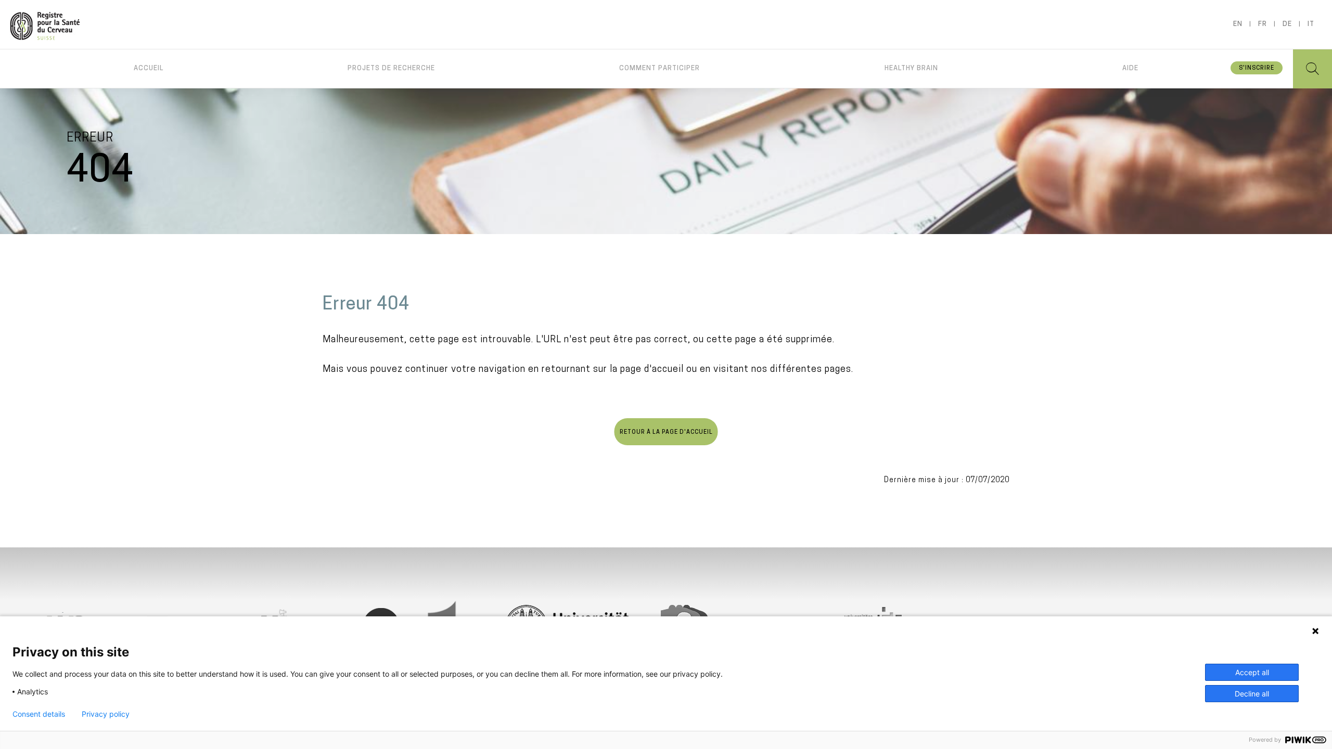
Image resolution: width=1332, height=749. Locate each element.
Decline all (1252, 693)
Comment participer (659, 68)
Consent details (38, 714)
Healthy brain (911, 68)
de (1287, 24)
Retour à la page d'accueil (666, 432)
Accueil (148, 68)
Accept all (1252, 672)
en (1238, 24)
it (1311, 24)
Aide (1130, 68)
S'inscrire (1256, 68)
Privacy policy (106, 714)
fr (1262, 24)
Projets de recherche (391, 68)
